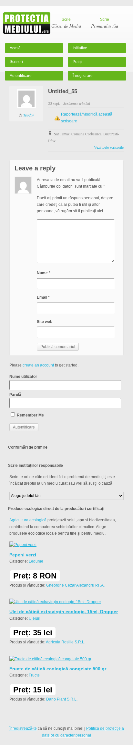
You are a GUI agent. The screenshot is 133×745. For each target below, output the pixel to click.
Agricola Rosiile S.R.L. (65, 642)
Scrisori (16, 61)
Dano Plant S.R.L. (61, 699)
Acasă (15, 48)
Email (43, 297)
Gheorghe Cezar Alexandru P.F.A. (75, 585)
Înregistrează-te (23, 728)
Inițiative (80, 48)
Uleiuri (34, 618)
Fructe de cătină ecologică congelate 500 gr (57, 668)
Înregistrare (83, 75)
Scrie (66, 23)
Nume (43, 273)
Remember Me (30, 415)
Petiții (77, 61)
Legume (36, 561)
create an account (38, 365)
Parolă (15, 394)
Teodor (28, 115)
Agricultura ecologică (27, 520)
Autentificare (21, 75)
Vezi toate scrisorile (109, 147)
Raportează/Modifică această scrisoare (86, 117)
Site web (44, 321)
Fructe (34, 675)
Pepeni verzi (22, 554)
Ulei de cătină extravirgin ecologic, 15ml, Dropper (63, 611)
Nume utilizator (23, 376)
